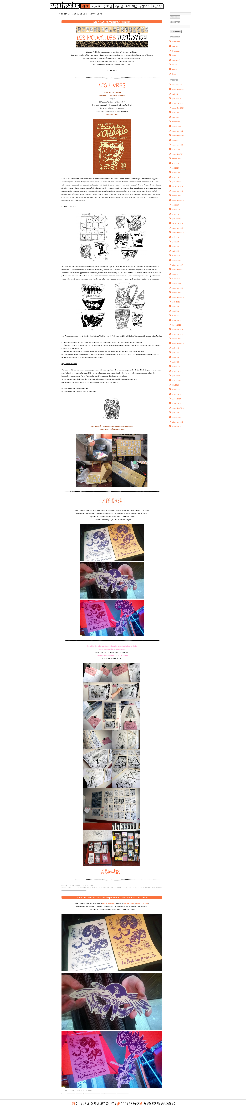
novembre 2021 (177, 145)
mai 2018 (175, 246)
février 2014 (176, 394)
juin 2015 (175, 353)
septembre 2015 (178, 343)
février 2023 (176, 122)
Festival (79, 1093)
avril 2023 (175, 117)
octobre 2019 (176, 196)
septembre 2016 (178, 297)
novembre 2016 (177, 288)
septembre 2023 (178, 108)
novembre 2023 (177, 103)
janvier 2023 (176, 126)
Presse (174, 65)
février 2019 (176, 214)
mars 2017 (176, 279)
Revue (174, 69)
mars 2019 (176, 210)
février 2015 (176, 371)
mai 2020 (175, 168)
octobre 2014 (176, 380)
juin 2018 (175, 242)
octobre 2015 (176, 339)
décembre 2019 (177, 186)
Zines (174, 74)
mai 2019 (175, 205)
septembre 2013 (178, 408)
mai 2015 (175, 357)
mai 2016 (175, 311)
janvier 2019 (176, 219)
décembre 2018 (177, 223)
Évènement (71, 1093)
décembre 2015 (177, 330)
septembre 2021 (178, 154)
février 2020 (176, 177)
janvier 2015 (176, 376)
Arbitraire (69, 885)
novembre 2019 (177, 191)
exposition (105, 887)
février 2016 (176, 320)
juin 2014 (175, 385)
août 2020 (175, 163)
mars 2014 (176, 390)
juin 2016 (175, 306)
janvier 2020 (176, 182)
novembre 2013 (177, 403)
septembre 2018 (178, 233)
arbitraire (87, 887)
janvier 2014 (176, 399)
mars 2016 (176, 316)
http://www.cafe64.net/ (69, 364)
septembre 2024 (178, 89)
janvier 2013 (176, 417)
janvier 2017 (176, 283)
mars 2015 (176, 367)
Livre (69, 887)
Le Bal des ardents (108, 510)
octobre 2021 (176, 149)
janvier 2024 (176, 99)
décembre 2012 (177, 422)
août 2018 (175, 237)
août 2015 (175, 348)
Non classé (76, 887)
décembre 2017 (177, 265)
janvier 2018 (176, 260)
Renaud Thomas (142, 510)
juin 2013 (175, 413)
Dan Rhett (96, 887)
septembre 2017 (178, 270)
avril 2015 (175, 362)
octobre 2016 (176, 293)
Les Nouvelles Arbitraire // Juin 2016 (111, 21)
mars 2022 (176, 140)
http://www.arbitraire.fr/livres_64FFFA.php (75, 388)
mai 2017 (175, 274)
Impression (176, 51)
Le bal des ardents (137, 887)
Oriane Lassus (129, 510)
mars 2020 (176, 173)
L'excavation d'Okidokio (119, 887)
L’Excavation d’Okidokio (144, 55)
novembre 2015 (177, 334)
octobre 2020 (176, 159)
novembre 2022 (177, 131)
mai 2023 (175, 113)
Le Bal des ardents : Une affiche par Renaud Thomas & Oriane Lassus (112, 897)
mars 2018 (176, 256)
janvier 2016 (176, 325)
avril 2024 (175, 94)
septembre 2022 (178, 136)
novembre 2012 (177, 427)
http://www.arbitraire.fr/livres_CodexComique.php (78, 391)
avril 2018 (175, 251)
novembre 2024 (177, 85)
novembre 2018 (177, 228)
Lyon (102, 1093)
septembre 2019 (178, 200)
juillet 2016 (176, 302)
